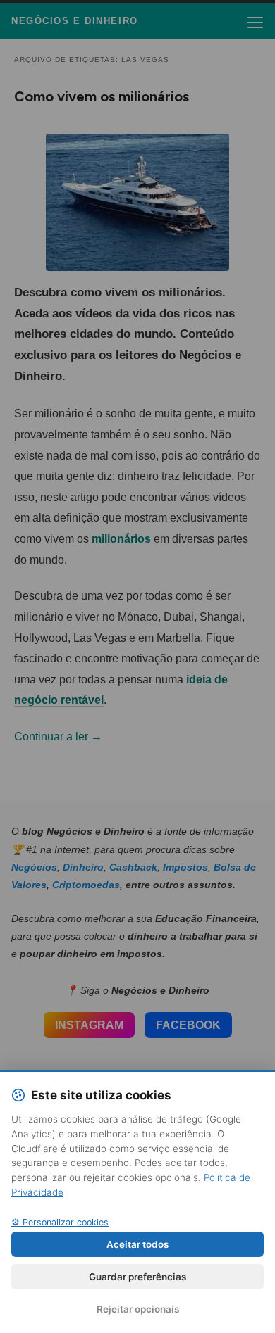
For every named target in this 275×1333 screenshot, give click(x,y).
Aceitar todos (137, 1244)
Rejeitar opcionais (138, 1309)
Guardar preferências (137, 1276)
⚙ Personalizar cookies (60, 1222)
